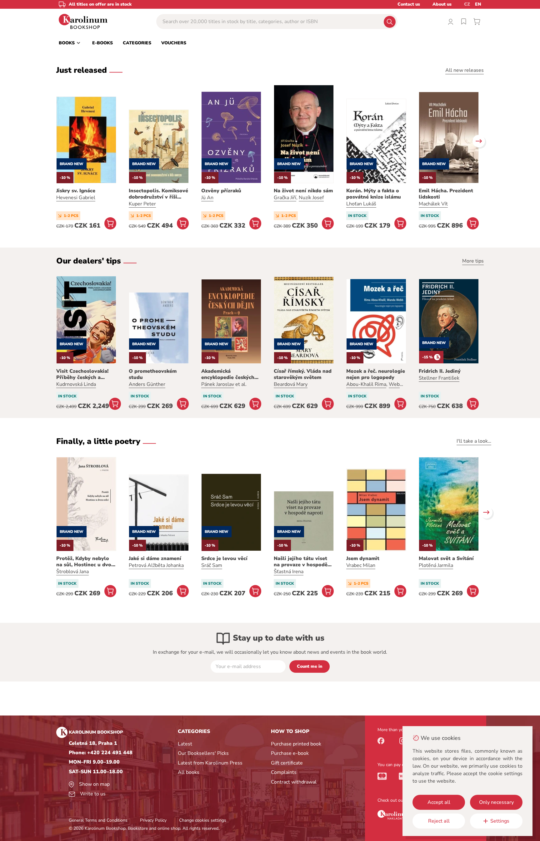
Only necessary (496, 802)
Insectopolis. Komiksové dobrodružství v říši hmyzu (158, 194)
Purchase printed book (296, 743)
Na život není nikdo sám (303, 191)
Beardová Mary (291, 384)
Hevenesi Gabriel (75, 197)
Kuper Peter (142, 203)
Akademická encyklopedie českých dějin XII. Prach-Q (227, 374)
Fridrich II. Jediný (440, 371)
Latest (185, 743)
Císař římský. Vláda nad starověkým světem (303, 374)
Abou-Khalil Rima (366, 384)
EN (478, 4)
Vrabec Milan (360, 565)
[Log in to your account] (450, 21)
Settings (499, 821)
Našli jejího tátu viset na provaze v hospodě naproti (301, 561)
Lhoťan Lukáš (361, 203)
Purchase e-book (290, 753)
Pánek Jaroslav (217, 384)
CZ (467, 4)
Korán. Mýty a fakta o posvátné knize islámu (373, 194)
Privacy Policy (153, 820)
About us (442, 4)
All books (188, 772)
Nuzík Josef (311, 197)
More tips (473, 261)
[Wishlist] (463, 21)
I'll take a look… (474, 441)
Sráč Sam (211, 565)
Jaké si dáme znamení (155, 558)
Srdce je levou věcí (224, 558)
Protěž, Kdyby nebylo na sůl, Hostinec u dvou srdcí (85, 561)
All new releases (464, 70)
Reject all (439, 821)
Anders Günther (147, 384)
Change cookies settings (202, 820)
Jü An (207, 197)
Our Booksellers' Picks (203, 753)
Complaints (284, 772)
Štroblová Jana (72, 571)
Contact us (409, 4)
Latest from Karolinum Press (210, 763)
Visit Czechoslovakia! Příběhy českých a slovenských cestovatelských (82, 374)
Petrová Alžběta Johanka (156, 565)
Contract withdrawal (294, 782)
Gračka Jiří (285, 197)
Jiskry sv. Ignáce (75, 191)
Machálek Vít (433, 203)
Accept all (439, 802)
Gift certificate (287, 763)
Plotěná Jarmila (436, 565)
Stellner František (439, 378)
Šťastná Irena (288, 571)
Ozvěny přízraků (221, 191)
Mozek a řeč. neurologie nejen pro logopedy (375, 374)
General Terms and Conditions (98, 820)
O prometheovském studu (153, 374)
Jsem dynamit (362, 558)
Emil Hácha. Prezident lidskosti (446, 194)
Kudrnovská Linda (76, 384)
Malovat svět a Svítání (446, 558)
